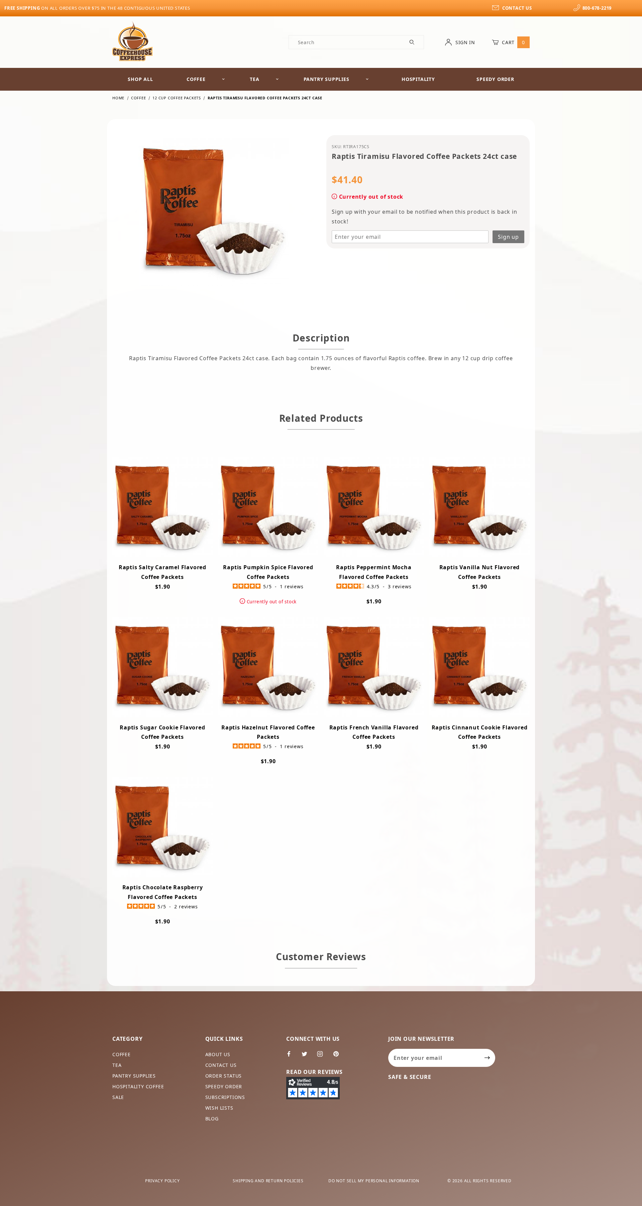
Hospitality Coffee (138, 1086)
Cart (513, 42)
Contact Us (221, 1065)
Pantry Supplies (326, 79)
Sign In (464, 42)
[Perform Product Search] (412, 42)
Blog (212, 1118)
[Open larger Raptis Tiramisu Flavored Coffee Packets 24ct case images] (214, 215)
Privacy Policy (162, 1181)
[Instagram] (323, 1056)
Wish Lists (219, 1108)
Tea (254, 79)
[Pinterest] (338, 1056)
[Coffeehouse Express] (132, 40)
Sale (118, 1097)
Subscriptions (225, 1097)
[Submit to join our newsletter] (487, 1058)
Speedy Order (495, 79)
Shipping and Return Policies (268, 1181)
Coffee (196, 79)
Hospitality (418, 79)
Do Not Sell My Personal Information (373, 1181)
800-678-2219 (597, 8)
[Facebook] (291, 1056)
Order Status (223, 1076)
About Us (217, 1054)
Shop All (140, 79)
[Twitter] (307, 1056)
